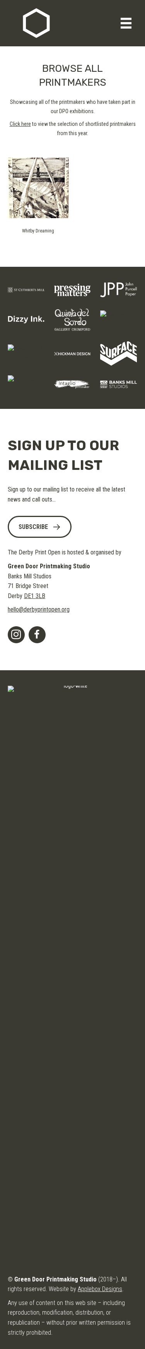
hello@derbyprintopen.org (39, 609)
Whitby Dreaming (38, 231)
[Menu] (126, 23)
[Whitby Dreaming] (38, 187)
